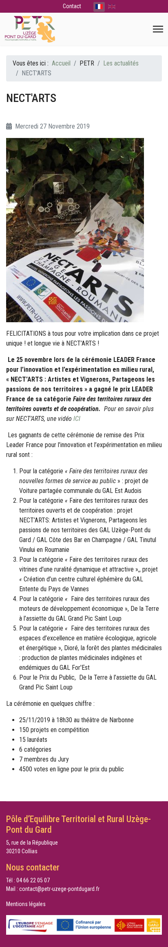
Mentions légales (26, 904)
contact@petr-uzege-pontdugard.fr (59, 889)
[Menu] (158, 29)
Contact (72, 6)
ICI (76, 419)
